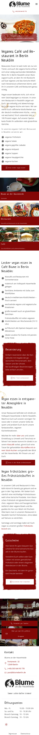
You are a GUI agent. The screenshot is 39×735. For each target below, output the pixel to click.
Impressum (13, 734)
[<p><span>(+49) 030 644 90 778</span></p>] (5, 668)
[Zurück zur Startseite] (19, 4)
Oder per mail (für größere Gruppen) (21, 633)
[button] (37, 4)
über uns (20, 435)
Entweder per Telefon (21, 623)
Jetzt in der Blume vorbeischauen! (19, 462)
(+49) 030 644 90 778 (20, 11)
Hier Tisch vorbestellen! (21, 378)
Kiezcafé (10, 444)
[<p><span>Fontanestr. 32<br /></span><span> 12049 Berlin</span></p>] (5, 663)
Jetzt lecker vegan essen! (16, 168)
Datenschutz (25, 734)
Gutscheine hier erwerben (21, 582)
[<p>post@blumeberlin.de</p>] (5, 672)
